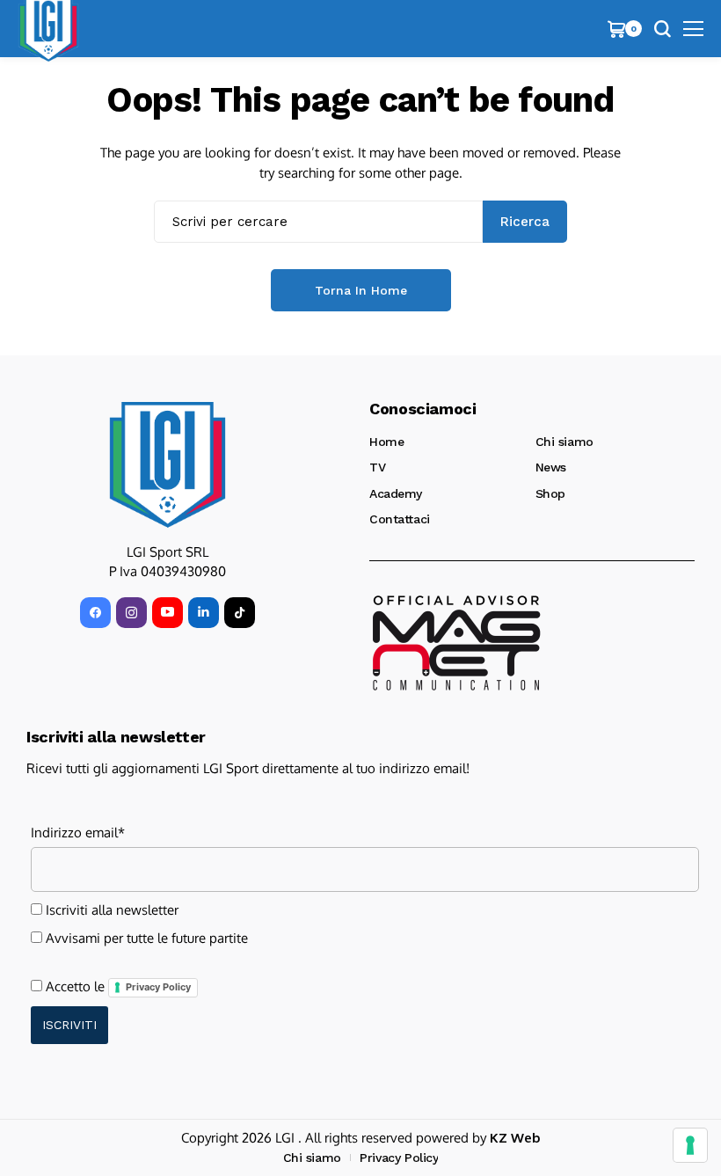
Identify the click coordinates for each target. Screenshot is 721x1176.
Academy (395, 493)
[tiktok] (239, 612)
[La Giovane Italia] (167, 464)
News (550, 467)
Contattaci (399, 519)
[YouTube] (167, 612)
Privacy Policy (158, 987)
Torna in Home (361, 290)
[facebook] (95, 612)
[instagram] (131, 612)
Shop (550, 493)
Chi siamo (564, 442)
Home (386, 442)
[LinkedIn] (203, 612)
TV (377, 467)
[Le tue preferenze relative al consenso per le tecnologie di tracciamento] (690, 1145)
